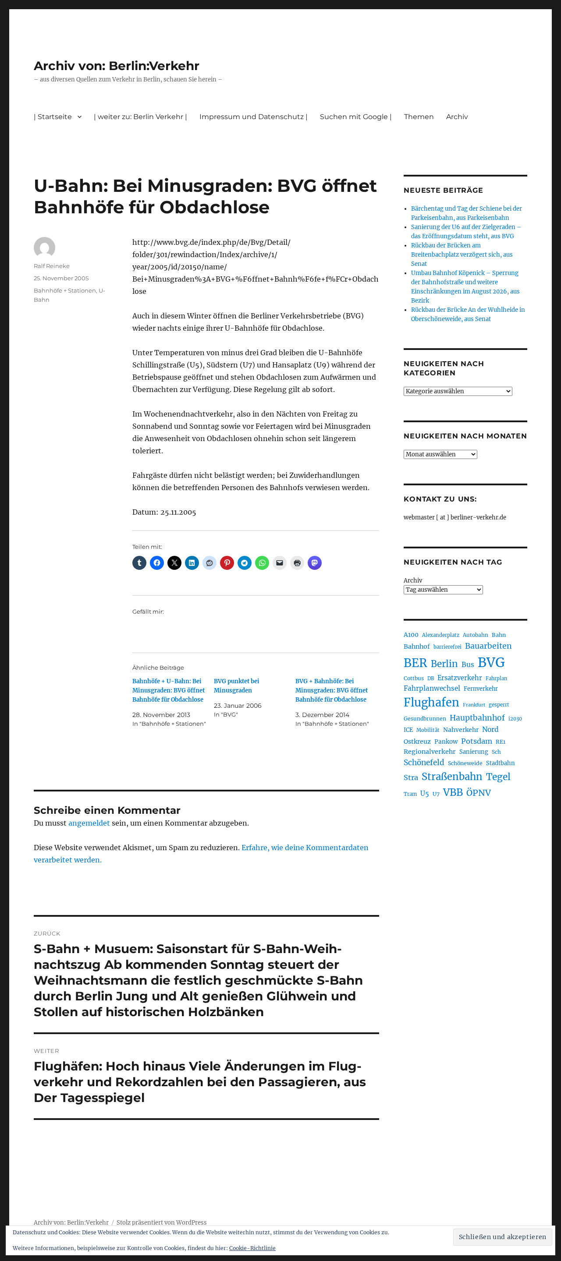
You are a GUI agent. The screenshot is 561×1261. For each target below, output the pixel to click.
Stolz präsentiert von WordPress (162, 1222)
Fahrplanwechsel (432, 688)
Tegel (498, 777)
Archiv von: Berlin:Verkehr (116, 65)
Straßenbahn (452, 776)
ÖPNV (478, 793)
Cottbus (414, 678)
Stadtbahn (500, 763)
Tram (410, 794)
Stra (411, 777)
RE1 (500, 741)
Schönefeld (424, 762)
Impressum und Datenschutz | (253, 117)
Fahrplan (496, 678)
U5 (424, 794)
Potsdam (476, 741)
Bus (468, 665)
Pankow (446, 741)
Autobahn (475, 635)
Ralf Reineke (52, 265)
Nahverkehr (461, 730)
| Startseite (53, 117)
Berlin (444, 664)
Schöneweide (465, 763)
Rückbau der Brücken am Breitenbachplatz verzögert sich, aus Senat (462, 255)
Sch (496, 752)
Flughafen (431, 703)
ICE (408, 730)
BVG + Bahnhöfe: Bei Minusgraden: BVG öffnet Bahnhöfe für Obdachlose (331, 690)
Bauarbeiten (488, 646)
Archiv (413, 580)
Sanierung (473, 752)
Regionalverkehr (430, 752)
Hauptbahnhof (477, 718)
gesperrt (499, 705)
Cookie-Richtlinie (252, 1248)
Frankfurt (474, 705)
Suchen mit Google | (356, 117)
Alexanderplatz (440, 635)
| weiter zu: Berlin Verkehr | (140, 117)
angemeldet (89, 823)
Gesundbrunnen (425, 718)
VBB (453, 792)
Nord (490, 729)
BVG (491, 662)
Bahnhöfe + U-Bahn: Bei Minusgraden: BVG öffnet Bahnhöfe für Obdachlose (168, 690)
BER (415, 663)
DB (430, 678)
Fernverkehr (481, 688)
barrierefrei (447, 647)
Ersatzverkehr (459, 678)
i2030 (515, 719)
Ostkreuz (417, 741)
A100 (411, 635)
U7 (436, 794)
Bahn (499, 635)
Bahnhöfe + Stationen (65, 290)
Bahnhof (417, 646)
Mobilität (428, 730)
